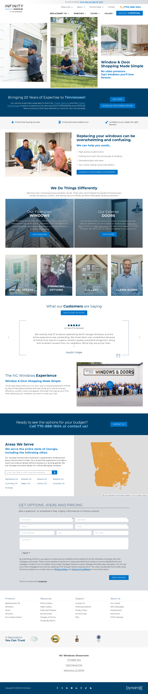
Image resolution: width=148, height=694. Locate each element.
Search (54, 472)
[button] (66, 7)
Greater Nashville (62, 103)
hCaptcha (43, 581)
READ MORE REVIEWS (74, 313)
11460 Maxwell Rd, (74, 665)
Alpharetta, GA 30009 (74, 670)
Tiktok (86, 688)
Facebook (57, 688)
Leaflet (106, 495)
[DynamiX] (134, 688)
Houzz (91, 688)
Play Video (109, 384)
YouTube (71, 688)
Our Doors (108, 234)
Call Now (117, 99)
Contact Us (119, 424)
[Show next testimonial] (139, 337)
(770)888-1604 (74, 660)
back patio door (101, 226)
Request (129, 13)
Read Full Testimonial (74, 346)
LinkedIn (76, 688)
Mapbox (145, 495)
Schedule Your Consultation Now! (97, 172)
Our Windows (39, 234)
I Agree (26, 553)
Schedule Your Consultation (117, 106)
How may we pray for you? (91, 2)
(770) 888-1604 (132, 7)
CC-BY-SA (134, 495)
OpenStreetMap (120, 495)
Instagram (81, 688)
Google (67, 688)
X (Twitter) (62, 688)
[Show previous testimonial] (8, 337)
